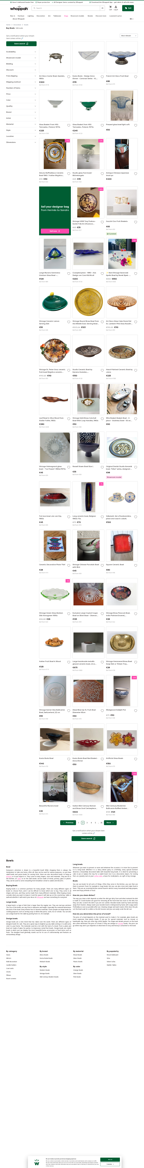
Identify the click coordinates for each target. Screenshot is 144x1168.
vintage (120, 923)
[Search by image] (102, 8)
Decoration (17, 25)
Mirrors (8, 958)
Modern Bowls (45, 970)
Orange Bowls (78, 970)
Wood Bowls (77, 955)
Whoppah (40, 897)
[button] (109, 2)
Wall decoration (11, 962)
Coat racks (10, 968)
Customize (109, 1164)
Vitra (108, 958)
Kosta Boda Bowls (46, 958)
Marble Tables (111, 965)
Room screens (11, 978)
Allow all (110, 1159)
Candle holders (11, 965)
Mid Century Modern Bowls (49, 977)
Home (8, 25)
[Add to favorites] (69, 77)
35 (101, 823)
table (19, 879)
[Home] (19, 8)
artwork (9, 876)
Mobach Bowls (45, 962)
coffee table (98, 876)
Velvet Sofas (111, 962)
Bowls (26, 25)
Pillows (8, 975)
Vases (8, 955)
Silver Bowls (77, 973)
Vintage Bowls (45, 973)
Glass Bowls (77, 958)
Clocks (8, 972)
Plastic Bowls (77, 962)
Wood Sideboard (112, 955)
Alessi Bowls (44, 955)
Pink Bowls (77, 977)
